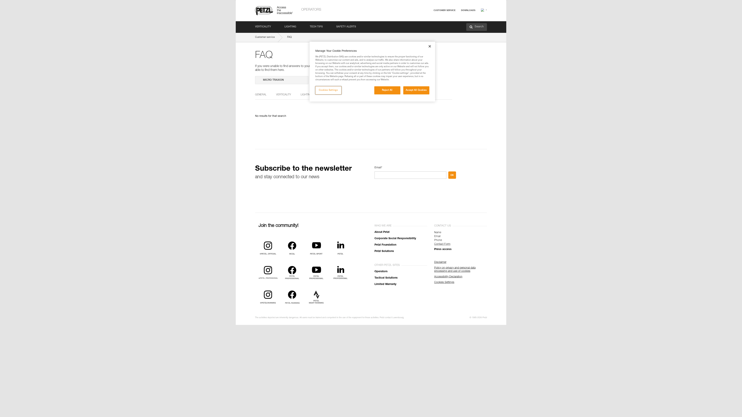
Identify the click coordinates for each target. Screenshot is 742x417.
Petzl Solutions (384, 251)
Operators (311, 10)
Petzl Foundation (385, 245)
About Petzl (382, 232)
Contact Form (442, 244)
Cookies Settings (328, 90)
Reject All (387, 90)
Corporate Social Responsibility (395, 238)
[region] (372, 72)
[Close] (429, 46)
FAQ (427, 19)
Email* (378, 167)
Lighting (290, 27)
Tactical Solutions (386, 278)
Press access (443, 249)
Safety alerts (346, 27)
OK (452, 175)
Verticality (263, 27)
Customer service (444, 10)
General (260, 95)
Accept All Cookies (416, 90)
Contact (429, 25)
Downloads (468, 10)
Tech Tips (316, 27)
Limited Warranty (385, 284)
